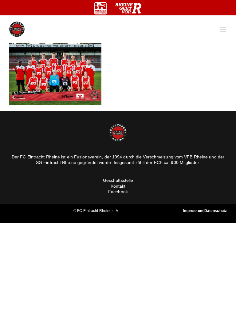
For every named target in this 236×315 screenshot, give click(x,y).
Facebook (118, 191)
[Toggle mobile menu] (223, 29)
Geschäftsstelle (118, 180)
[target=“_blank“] (100, 8)
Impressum (193, 211)
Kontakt (118, 186)
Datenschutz (215, 211)
